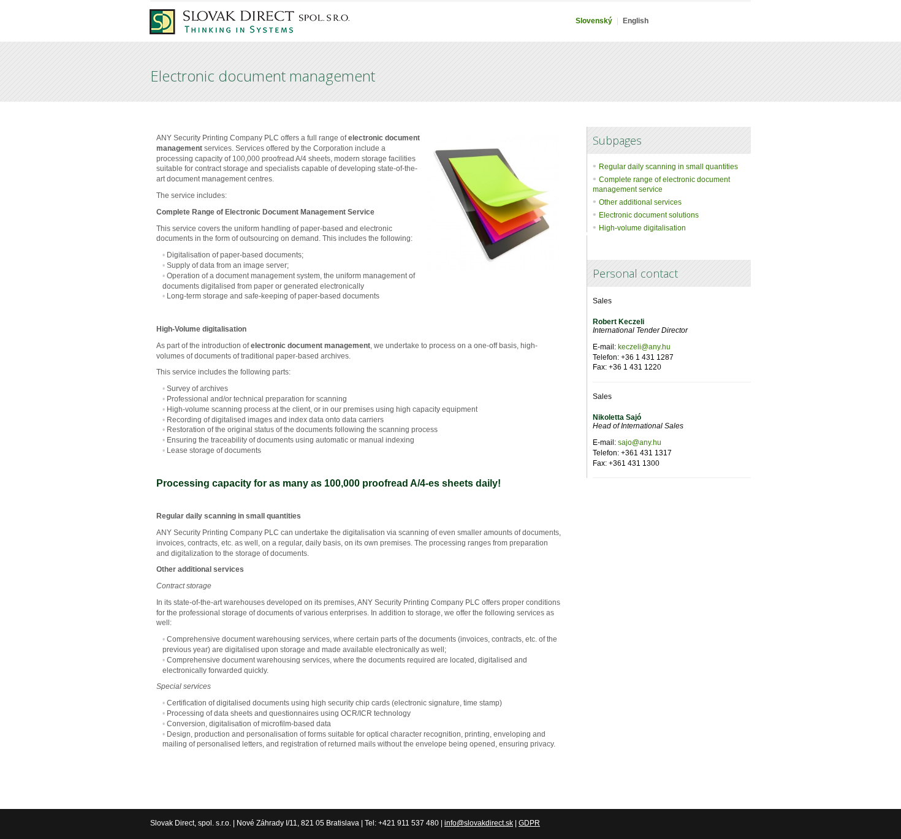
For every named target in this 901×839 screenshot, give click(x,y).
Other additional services (640, 202)
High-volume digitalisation (642, 228)
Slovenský (594, 21)
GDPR (529, 823)
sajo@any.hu (639, 442)
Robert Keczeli (618, 321)
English (635, 21)
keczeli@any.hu (644, 347)
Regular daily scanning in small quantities (668, 166)
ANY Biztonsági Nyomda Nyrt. (249, 29)
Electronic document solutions (649, 215)
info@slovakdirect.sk (478, 823)
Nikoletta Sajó (617, 417)
